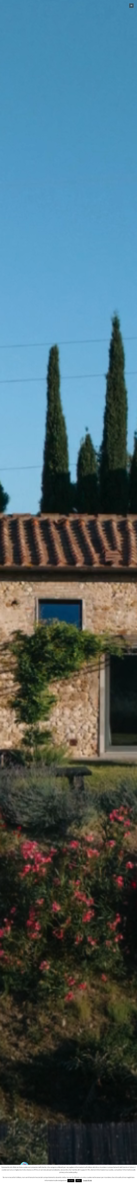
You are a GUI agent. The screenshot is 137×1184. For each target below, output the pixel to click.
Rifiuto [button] (78, 1180)
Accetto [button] (71, 1180)
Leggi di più (87, 1180)
